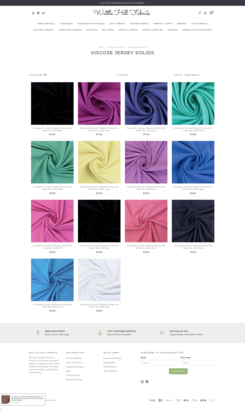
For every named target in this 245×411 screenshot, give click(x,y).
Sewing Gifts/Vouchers (197, 30)
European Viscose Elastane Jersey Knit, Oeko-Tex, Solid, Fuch (99, 129)
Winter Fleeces (110, 367)
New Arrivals (46, 23)
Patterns (108, 30)
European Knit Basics (91, 23)
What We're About (74, 362)
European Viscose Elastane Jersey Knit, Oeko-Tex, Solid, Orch (146, 187)
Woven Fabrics (139, 23)
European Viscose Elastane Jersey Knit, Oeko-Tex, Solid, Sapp (193, 187)
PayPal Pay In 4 (73, 375)
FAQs (68, 371)
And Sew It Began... (74, 358)
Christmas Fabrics (70, 30)
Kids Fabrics (199, 23)
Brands (182, 23)
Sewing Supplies (152, 30)
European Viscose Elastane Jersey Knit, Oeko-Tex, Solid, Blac (52, 129)
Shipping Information (75, 367)
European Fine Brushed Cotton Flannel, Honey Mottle (27, 399)
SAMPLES (173, 30)
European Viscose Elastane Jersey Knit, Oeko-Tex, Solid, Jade (52, 187)
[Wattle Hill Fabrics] (122, 13)
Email (143, 357)
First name (185, 357)
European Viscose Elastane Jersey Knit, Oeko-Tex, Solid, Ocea (52, 305)
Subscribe (178, 371)
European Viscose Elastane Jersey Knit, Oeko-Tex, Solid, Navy (193, 246)
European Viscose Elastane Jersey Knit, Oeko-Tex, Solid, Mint (193, 129)
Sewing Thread (128, 30)
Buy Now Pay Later (74, 379)
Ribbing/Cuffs (109, 362)
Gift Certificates (110, 371)
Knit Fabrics (117, 23)
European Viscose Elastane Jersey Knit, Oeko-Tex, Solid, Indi (146, 129)
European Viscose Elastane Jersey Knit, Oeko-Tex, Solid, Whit (99, 305)
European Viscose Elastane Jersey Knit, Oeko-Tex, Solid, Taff (52, 246)
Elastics (92, 30)
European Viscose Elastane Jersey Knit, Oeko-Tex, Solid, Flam (146, 246)
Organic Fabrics (43, 30)
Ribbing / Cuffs (163, 23)
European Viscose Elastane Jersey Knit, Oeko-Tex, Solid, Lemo (99, 187)
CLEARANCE (66, 23)
